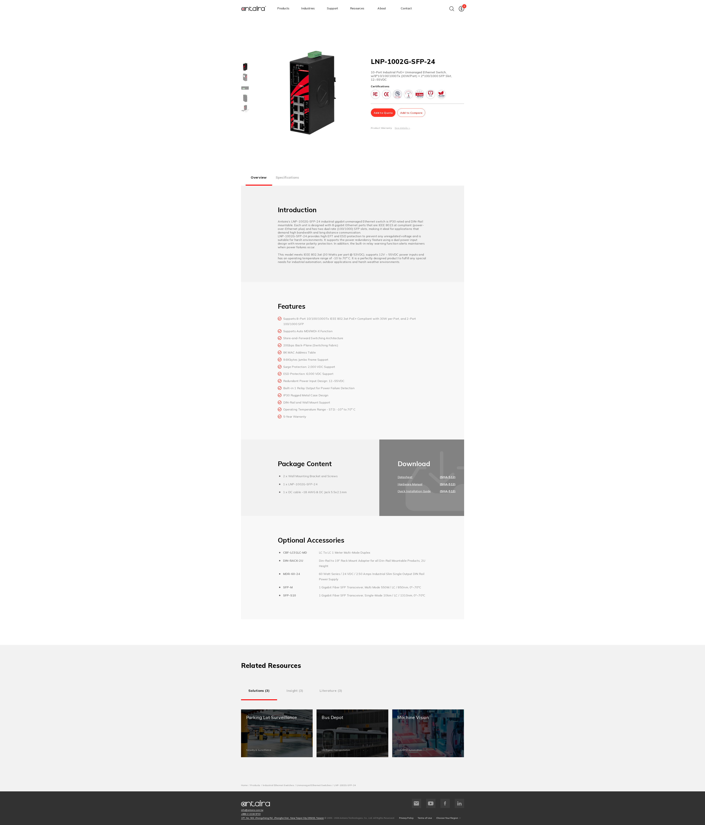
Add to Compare (411, 112)
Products (283, 8)
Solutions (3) (259, 690)
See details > (402, 128)
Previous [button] (265, 93)
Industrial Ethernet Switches (278, 785)
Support (332, 8)
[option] (245, 67)
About (381, 8)
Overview (259, 177)
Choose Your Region (447, 818)
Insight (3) (295, 690)
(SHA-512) (448, 477)
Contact (406, 8)
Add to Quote (383, 112)
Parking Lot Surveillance (277, 733)
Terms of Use (425, 818)
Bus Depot (352, 733)
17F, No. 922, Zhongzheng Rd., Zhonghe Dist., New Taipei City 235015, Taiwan (282, 818)
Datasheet (405, 477)
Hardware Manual (410, 484)
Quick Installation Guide (414, 491)
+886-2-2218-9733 (251, 814)
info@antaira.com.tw (252, 810)
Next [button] (355, 93)
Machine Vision (428, 733)
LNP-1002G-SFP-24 (345, 785)
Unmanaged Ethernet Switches (314, 785)
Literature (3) (331, 690)
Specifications (287, 177)
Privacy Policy (406, 818)
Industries (308, 8)
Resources (357, 8)
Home (244, 785)
